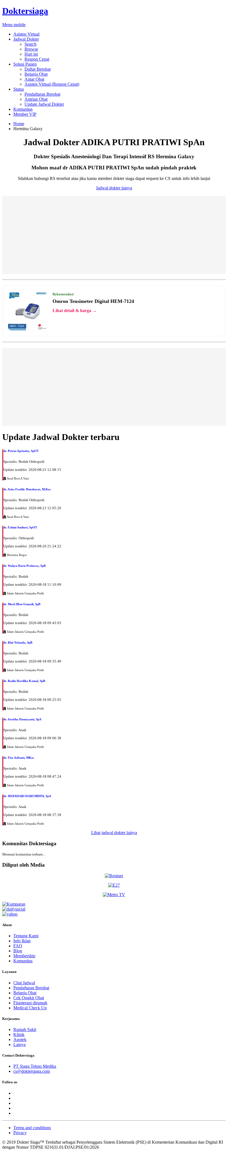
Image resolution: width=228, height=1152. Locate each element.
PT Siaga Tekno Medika (34, 1066)
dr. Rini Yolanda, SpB (17, 642)
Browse (31, 49)
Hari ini (31, 54)
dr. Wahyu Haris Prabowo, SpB (24, 565)
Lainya (19, 1044)
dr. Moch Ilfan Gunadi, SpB (21, 604)
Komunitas (23, 109)
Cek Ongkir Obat (28, 997)
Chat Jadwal (24, 982)
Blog (17, 950)
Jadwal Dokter (26, 39)
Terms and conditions (32, 1127)
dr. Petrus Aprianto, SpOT (21, 451)
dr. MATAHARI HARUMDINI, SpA (27, 796)
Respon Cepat (36, 59)
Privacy (20, 1132)
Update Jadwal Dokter (44, 104)
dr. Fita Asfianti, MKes (18, 757)
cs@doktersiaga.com (31, 1071)
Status (18, 89)
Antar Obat (34, 79)
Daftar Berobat (37, 69)
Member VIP (24, 114)
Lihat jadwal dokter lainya (114, 832)
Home (18, 123)
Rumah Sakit (24, 1029)
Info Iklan (22, 940)
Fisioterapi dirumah (30, 1002)
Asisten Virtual (26, 34)
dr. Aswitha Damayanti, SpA (22, 719)
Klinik (18, 1034)
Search (30, 44)
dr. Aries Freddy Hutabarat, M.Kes (27, 489)
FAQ (17, 945)
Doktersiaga (25, 11)
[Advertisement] (114, 235)
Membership (24, 955)
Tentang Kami (25, 935)
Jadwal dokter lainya (114, 188)
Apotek (19, 1039)
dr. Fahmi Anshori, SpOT (20, 527)
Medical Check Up (30, 1007)
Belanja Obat (36, 74)
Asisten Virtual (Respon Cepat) (51, 84)
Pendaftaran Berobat (42, 94)
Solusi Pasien (25, 64)
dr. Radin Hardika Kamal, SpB (24, 681)
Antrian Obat (36, 99)
